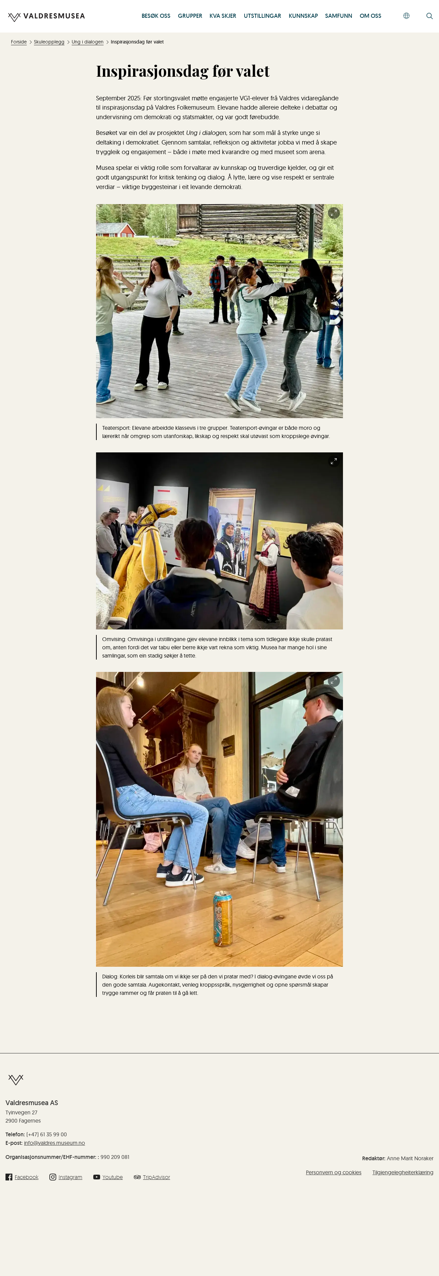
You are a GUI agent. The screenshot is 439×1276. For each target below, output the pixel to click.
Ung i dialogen (88, 42)
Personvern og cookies (333, 1172)
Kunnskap (303, 16)
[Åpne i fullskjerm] (334, 213)
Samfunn (338, 16)
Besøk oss (156, 16)
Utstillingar (262, 16)
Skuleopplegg (49, 42)
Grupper (190, 16)
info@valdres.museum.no (54, 1142)
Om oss (370, 16)
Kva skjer (223, 16)
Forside (19, 42)
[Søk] (430, 16)
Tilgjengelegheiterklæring (403, 1172)
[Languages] (406, 16)
